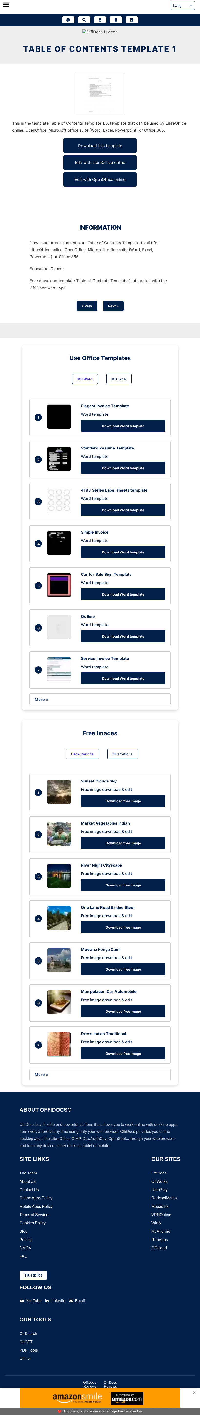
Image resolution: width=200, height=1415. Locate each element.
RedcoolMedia (164, 1198)
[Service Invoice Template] (60, 680)
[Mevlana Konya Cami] (60, 970)
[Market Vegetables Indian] (60, 844)
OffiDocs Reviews (89, 1384)
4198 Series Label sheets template (114, 490)
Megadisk (159, 1206)
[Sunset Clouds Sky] (60, 802)
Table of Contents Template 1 (100, 49)
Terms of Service (34, 1215)
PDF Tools (29, 1350)
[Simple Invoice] (60, 553)
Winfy (156, 1223)
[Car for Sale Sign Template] (60, 595)
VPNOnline (161, 1215)
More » (41, 699)
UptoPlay (159, 1190)
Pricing (26, 1240)
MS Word (85, 379)
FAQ (23, 1256)
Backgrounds (82, 754)
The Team (28, 1173)
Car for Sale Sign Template (106, 574)
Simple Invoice (95, 532)
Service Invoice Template (105, 658)
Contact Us (29, 1190)
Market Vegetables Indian (105, 823)
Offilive (25, 1359)
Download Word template (123, 426)
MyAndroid (160, 1231)
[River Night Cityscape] (60, 886)
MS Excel (119, 379)
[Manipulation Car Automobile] (60, 1013)
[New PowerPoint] (132, 19)
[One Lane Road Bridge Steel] (60, 928)
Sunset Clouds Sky (99, 781)
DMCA (25, 1248)
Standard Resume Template (107, 448)
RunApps (159, 1240)
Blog (24, 1231)
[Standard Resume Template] (60, 469)
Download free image (123, 801)
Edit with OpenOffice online (100, 179)
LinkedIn (57, 1301)
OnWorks (159, 1181)
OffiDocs (158, 1173)
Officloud (159, 1248)
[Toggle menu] (6, 5)
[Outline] (60, 637)
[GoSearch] (84, 19)
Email (80, 1301)
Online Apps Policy (36, 1198)
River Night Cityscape (101, 865)
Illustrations (122, 754)
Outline (88, 616)
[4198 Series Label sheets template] (60, 511)
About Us (28, 1181)
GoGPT (26, 1342)
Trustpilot (33, 1275)
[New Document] (100, 19)
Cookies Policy (33, 1223)
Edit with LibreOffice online (100, 162)
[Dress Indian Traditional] (60, 1055)
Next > (113, 306)
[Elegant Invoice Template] (60, 427)
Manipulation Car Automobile (109, 991)
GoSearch (28, 1334)
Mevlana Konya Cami (100, 949)
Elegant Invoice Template (105, 405)
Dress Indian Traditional (103, 1033)
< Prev (86, 306)
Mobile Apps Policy (36, 1206)
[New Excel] (116, 19)
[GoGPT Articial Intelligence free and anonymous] (68, 19)
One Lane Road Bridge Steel (107, 907)
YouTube (33, 1301)
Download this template (100, 145)
